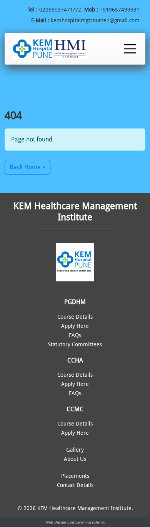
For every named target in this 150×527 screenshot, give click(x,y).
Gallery (75, 450)
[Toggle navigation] (130, 49)
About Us (75, 459)
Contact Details (75, 485)
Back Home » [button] (27, 167)
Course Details (75, 317)
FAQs (75, 335)
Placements (75, 476)
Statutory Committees (75, 344)
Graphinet (96, 522)
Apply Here (75, 326)
